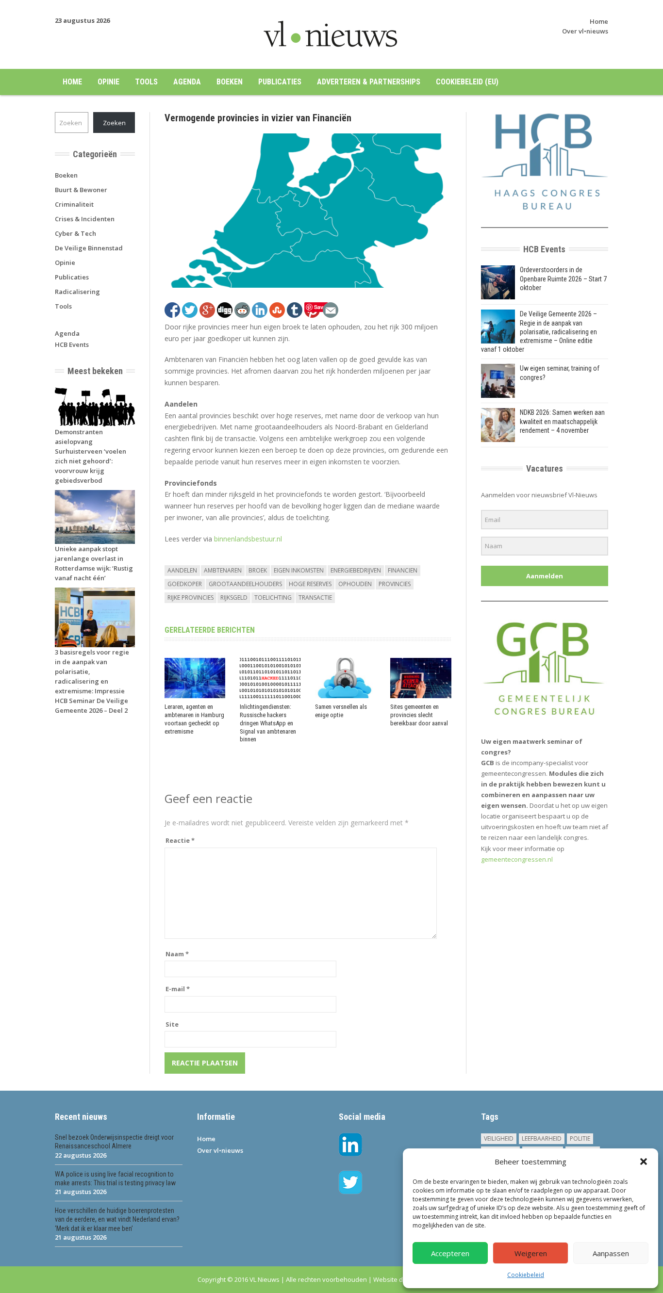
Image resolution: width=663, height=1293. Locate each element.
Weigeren (530, 1253)
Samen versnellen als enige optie (341, 711)
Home (599, 21)
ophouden (355, 584)
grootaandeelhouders (245, 584)
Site (172, 1024)
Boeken (229, 81)
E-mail (178, 988)
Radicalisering (77, 291)
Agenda (187, 81)
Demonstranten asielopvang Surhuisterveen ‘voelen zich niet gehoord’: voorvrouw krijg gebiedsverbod (90, 456)
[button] (643, 1161)
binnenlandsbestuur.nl (248, 538)
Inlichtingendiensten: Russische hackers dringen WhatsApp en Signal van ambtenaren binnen (268, 723)
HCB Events (72, 344)
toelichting (273, 597)
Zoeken (114, 122)
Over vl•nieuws (585, 31)
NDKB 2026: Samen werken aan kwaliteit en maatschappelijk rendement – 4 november (562, 421)
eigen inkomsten (299, 570)
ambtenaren (223, 570)
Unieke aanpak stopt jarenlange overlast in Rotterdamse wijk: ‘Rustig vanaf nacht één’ (94, 563)
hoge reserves (310, 584)
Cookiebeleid (525, 1275)
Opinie (108, 81)
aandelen (182, 570)
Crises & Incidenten (85, 218)
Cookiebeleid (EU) (467, 81)
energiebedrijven (356, 570)
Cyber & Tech (75, 233)
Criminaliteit (74, 204)
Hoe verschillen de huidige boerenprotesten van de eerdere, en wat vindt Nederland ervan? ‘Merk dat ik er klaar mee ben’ (117, 1219)
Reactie (180, 840)
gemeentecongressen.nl (517, 859)
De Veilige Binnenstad (89, 248)
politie (580, 1138)
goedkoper (184, 584)
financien (402, 570)
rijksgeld (234, 597)
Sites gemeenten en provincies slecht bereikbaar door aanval (419, 715)
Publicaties (279, 81)
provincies (395, 584)
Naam (177, 953)
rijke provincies (190, 597)
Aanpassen (611, 1253)
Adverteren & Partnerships (368, 81)
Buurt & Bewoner (81, 189)
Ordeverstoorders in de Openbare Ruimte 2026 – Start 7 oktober (563, 278)
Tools (146, 81)
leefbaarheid (542, 1138)
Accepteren (450, 1253)
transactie (315, 597)
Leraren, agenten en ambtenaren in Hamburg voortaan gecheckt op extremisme (194, 719)
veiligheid (499, 1138)
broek (258, 570)
